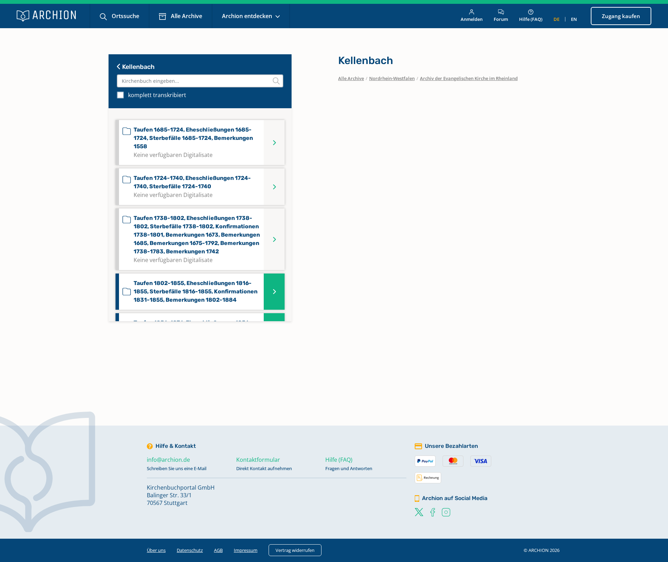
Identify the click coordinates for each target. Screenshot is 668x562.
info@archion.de (168, 460)
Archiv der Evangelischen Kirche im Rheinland (469, 78)
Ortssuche (124, 16)
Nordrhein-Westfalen (392, 78)
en (574, 19)
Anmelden (472, 19)
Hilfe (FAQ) (530, 19)
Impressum (245, 550)
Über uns (156, 550)
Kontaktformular (258, 460)
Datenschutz (190, 550)
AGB (218, 550)
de (556, 19)
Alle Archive (185, 16)
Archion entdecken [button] (247, 16)
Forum (501, 19)
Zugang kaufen (621, 16)
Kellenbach (137, 67)
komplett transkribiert (157, 95)
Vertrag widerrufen (295, 550)
